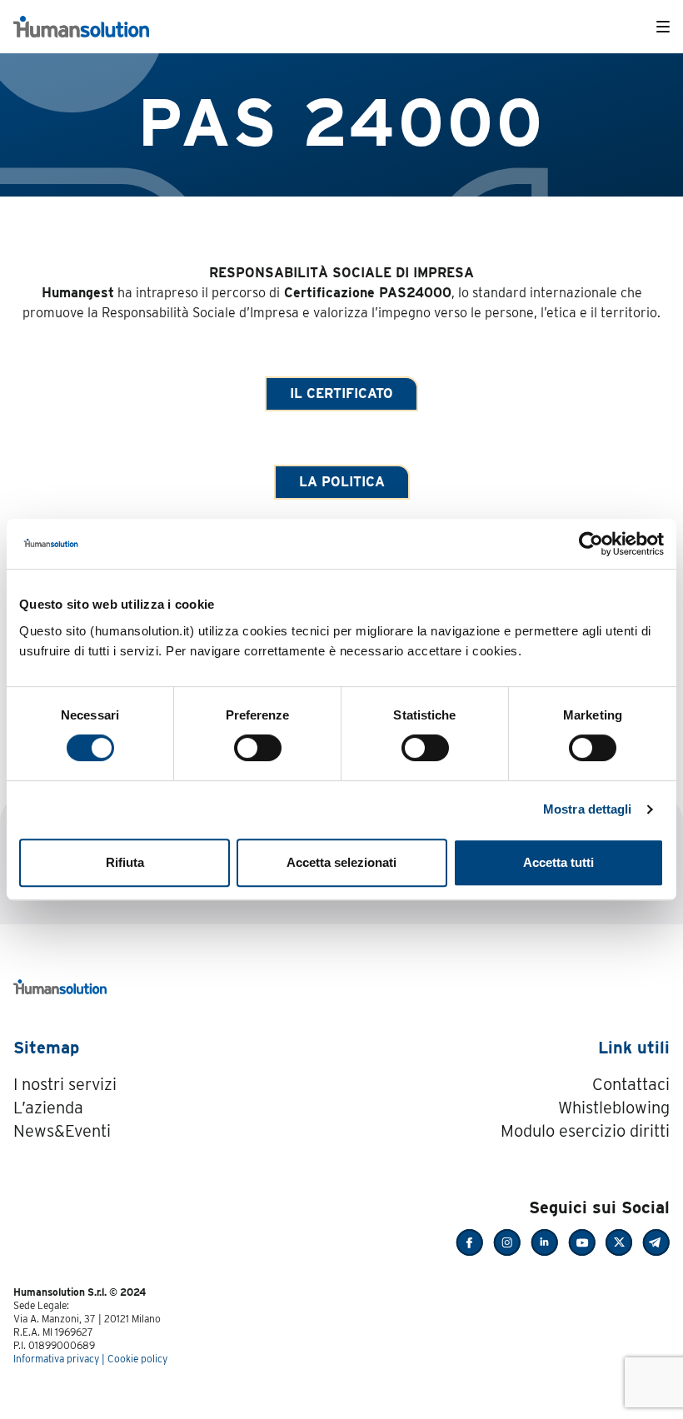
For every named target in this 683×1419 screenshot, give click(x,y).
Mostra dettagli (587, 809)
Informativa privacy (56, 1358)
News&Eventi (62, 1131)
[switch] (258, 747)
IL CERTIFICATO (341, 393)
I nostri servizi (65, 1084)
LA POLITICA (342, 482)
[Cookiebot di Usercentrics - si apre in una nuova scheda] (591, 543)
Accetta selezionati (341, 862)
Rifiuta (125, 862)
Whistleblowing (614, 1108)
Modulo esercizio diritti (585, 1131)
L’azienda (48, 1108)
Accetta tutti (558, 862)
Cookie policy (137, 1358)
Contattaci (631, 1084)
